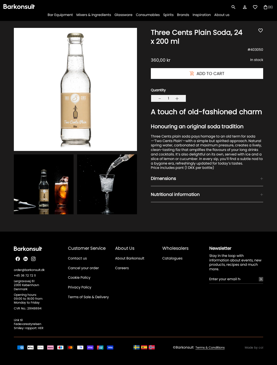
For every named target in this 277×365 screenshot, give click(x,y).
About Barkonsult (129, 258)
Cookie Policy (79, 277)
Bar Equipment (60, 14)
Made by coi (254, 347)
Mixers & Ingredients (93, 14)
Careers (122, 268)
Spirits (168, 14)
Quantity (158, 90)
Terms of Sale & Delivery (88, 297)
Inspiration (202, 14)
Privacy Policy (79, 287)
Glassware (123, 14)
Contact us (77, 258)
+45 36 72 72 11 (25, 275)
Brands (183, 14)
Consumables (148, 14)
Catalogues (172, 258)
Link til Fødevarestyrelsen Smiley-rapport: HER (28, 324)
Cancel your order (83, 268)
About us (221, 14)
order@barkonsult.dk (29, 270)
